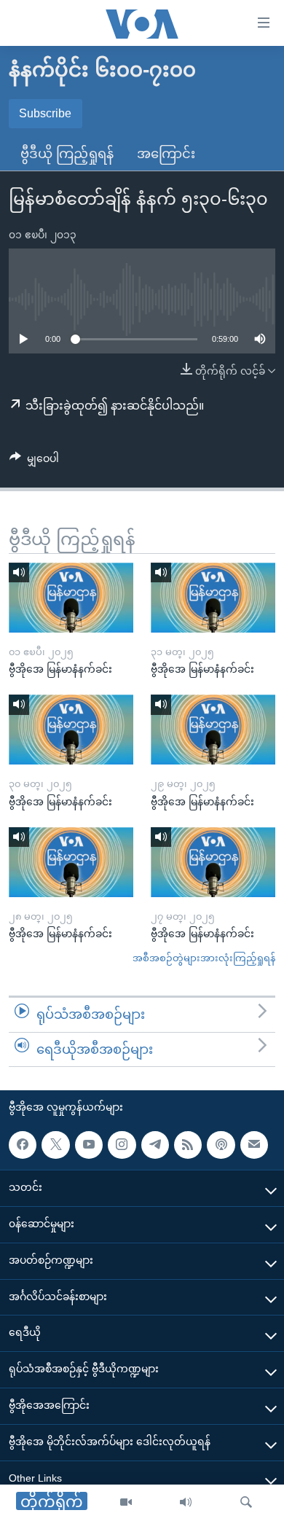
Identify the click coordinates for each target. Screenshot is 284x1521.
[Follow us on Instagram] (121, 1145)
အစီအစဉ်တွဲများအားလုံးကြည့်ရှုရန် (204, 958)
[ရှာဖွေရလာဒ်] (246, 1503)
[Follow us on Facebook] (22, 1145)
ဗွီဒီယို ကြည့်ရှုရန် (67, 153)
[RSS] (188, 1145)
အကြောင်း (166, 153)
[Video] (126, 1503)
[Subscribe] (254, 1145)
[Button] (34, 461)
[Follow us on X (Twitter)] (55, 1145)
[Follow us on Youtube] (89, 1145)
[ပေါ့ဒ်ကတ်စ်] (220, 1145)
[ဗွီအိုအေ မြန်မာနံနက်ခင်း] (71, 598)
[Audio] (186, 1503)
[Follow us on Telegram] (155, 1145)
